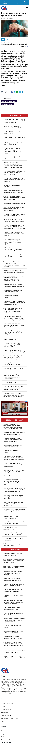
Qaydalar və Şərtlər (7, 740)
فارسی (18, 2)
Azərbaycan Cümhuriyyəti (9, 718)
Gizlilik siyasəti (5, 737)
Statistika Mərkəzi (8, 104)
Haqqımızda (5, 734)
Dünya (3, 706)
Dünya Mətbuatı (6, 709)
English (25, 2)
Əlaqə (3, 731)
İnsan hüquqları (6, 715)
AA (3, 40)
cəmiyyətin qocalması (9, 101)
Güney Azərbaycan (7, 703)
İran (2, 721)
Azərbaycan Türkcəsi (5, 2)
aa (6, 40)
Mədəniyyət (5, 712)
